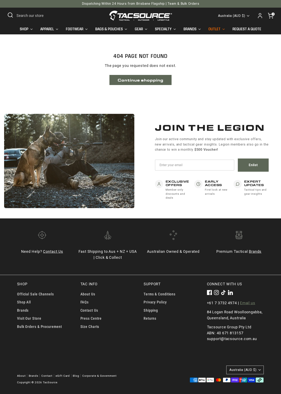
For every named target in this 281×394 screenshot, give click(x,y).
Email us (247, 303)
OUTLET (214, 29)
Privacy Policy (155, 302)
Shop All (24, 302)
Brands (255, 251)
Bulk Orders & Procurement (39, 326)
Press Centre (91, 318)
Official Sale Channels (35, 294)
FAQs (84, 302)
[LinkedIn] (230, 292)
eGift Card (63, 375)
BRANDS (190, 29)
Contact (46, 375)
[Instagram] (216, 292)
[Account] (260, 16)
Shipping (151, 310)
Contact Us (53, 251)
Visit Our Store (29, 318)
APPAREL (47, 29)
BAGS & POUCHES (109, 29)
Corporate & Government (99, 375)
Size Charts (89, 326)
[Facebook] (209, 292)
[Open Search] (10, 15)
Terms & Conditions (159, 294)
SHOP (24, 29)
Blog (76, 375)
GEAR (139, 29)
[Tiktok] (223, 292)
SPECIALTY (163, 29)
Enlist (253, 165)
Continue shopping (140, 80)
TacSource (50, 382)
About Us (87, 294)
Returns (150, 318)
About (21, 375)
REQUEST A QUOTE (246, 29)
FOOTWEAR (75, 29)
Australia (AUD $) (231, 16)
